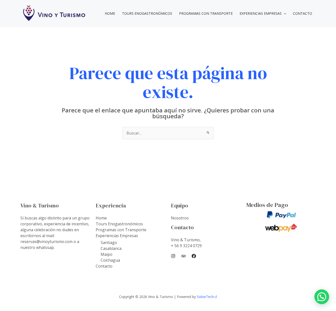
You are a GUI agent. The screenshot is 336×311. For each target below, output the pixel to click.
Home (110, 13)
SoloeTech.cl (207, 296)
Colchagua (110, 260)
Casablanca (111, 248)
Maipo (106, 254)
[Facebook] (194, 256)
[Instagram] (173, 256)
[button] (284, 13)
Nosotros (180, 218)
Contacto (302, 13)
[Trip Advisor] (183, 256)
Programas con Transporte (206, 13)
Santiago (109, 242)
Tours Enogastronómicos (147, 13)
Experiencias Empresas (261, 13)
